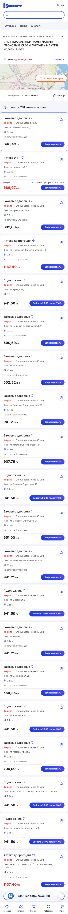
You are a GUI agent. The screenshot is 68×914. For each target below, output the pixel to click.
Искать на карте (53, 78)
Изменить (59, 59)
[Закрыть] (57, 896)
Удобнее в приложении (33, 896)
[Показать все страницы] (62, 36)
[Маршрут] (61, 119)
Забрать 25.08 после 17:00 (47, 303)
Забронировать (53, 144)
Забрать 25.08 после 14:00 (47, 613)
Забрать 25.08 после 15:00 (47, 729)
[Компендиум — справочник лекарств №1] (12, 5)
